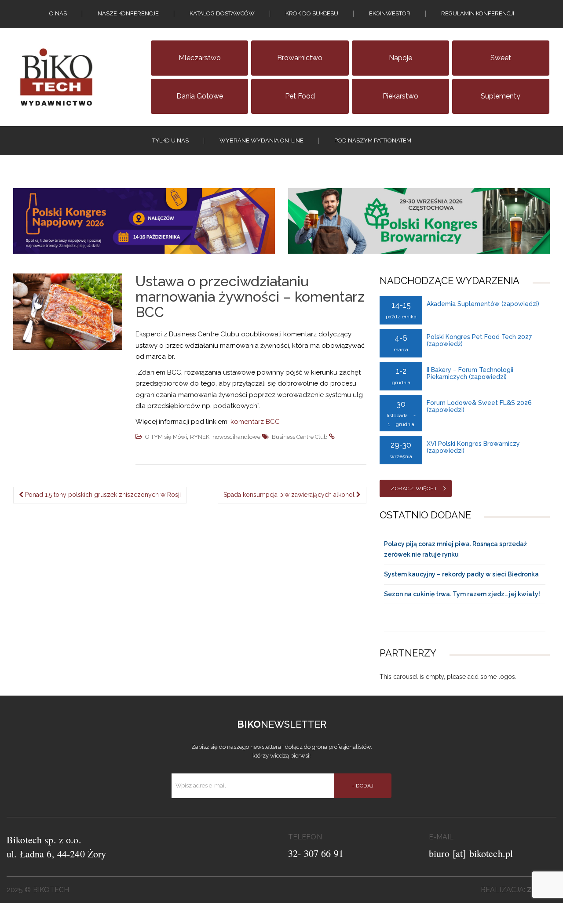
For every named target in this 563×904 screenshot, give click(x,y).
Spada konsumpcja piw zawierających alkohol (289, 494)
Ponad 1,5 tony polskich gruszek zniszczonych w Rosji (102, 494)
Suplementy (500, 96)
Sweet (500, 58)
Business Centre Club (299, 437)
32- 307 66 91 (316, 853)
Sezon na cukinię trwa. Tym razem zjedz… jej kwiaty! (462, 594)
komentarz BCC (255, 422)
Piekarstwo (400, 96)
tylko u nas (170, 140)
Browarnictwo (299, 58)
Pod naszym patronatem (372, 140)
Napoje (400, 58)
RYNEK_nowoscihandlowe (225, 437)
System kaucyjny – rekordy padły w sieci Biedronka (461, 574)
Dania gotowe (199, 96)
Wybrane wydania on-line (261, 140)
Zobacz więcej (413, 488)
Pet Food (300, 96)
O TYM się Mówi (166, 437)
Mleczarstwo (200, 58)
